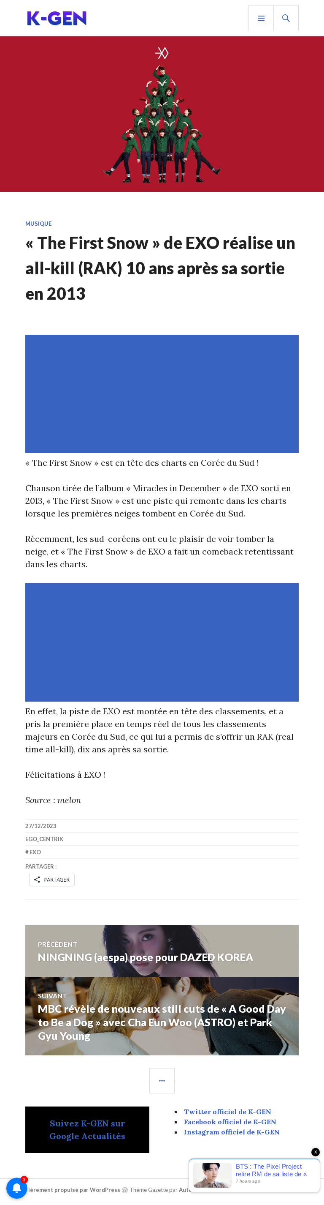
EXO (35, 852)
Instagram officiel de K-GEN (232, 1132)
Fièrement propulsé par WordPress (72, 1189)
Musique (38, 223)
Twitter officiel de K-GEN (227, 1111)
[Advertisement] (163, 394)
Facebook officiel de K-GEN (230, 1122)
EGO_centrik (44, 839)
